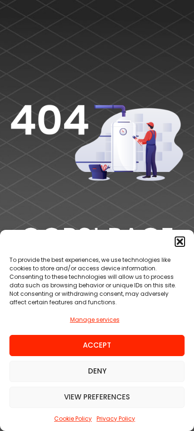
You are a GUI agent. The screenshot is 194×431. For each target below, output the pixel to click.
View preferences (97, 397)
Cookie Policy (73, 419)
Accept (97, 345)
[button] (180, 241)
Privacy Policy (116, 419)
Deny (97, 371)
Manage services (95, 320)
